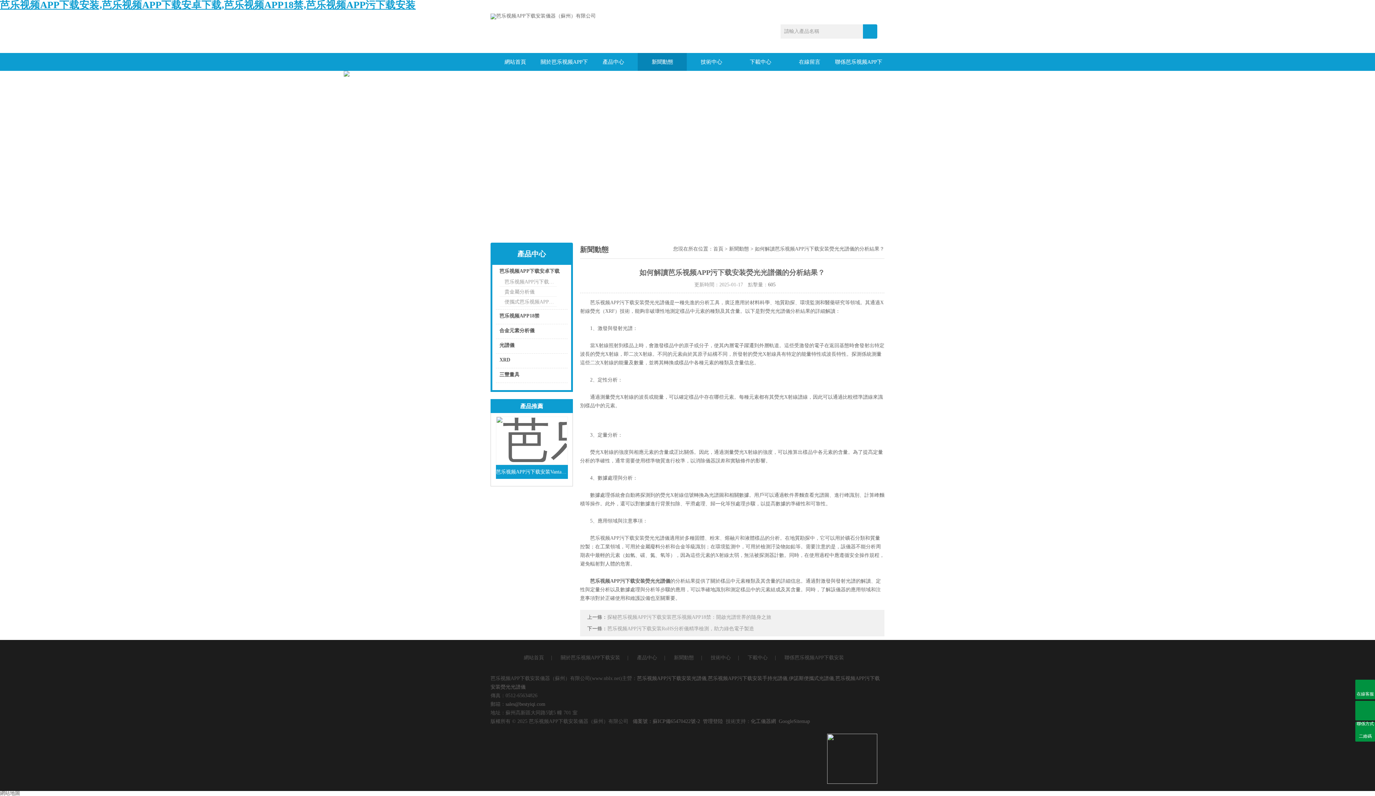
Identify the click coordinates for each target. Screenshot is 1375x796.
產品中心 (613, 62)
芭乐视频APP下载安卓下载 (530, 271)
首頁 (718, 249)
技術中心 (711, 62)
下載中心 (760, 62)
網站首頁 (515, 62)
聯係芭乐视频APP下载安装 (858, 65)
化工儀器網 (763, 721)
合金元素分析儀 (517, 330)
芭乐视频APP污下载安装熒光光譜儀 (630, 581)
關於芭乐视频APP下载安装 (564, 65)
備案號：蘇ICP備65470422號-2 (666, 721)
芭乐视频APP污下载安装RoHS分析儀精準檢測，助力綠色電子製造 (680, 628)
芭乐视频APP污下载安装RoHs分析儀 (531, 282)
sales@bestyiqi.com (525, 704)
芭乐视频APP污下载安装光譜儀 (671, 678)
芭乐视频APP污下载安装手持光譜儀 (747, 678)
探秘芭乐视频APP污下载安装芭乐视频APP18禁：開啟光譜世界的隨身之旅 (689, 617)
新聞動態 (662, 62)
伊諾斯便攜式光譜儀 (811, 678)
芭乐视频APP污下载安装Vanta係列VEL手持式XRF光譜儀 (532, 472)
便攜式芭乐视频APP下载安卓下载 (531, 302)
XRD (505, 360)
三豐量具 (510, 374)
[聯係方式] (1365, 710)
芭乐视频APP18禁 (520, 316)
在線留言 (809, 62)
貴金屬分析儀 (520, 292)
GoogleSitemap (794, 721)
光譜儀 (507, 345)
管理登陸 (713, 721)
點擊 (553, 273)
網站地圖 (10, 793)
